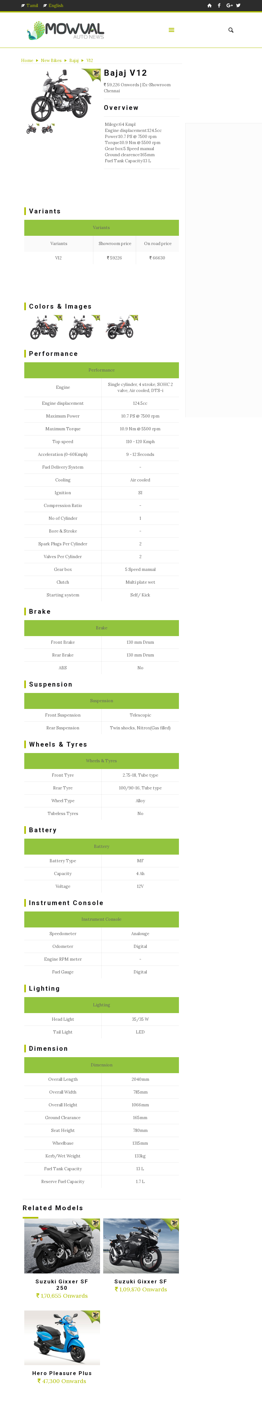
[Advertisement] (140, 189)
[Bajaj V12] (63, 96)
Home (27, 60)
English (56, 5)
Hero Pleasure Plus (62, 1373)
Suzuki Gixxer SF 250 (62, 1284)
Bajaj (74, 60)
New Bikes (51, 60)
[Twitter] (238, 5)
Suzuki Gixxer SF (140, 1281)
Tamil (32, 5)
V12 (90, 60)
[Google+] (229, 5)
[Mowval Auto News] (66, 30)
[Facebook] (219, 5)
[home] (209, 5)
